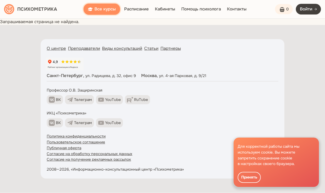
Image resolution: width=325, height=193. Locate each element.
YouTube (113, 99)
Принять (249, 177)
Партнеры (170, 48)
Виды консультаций (122, 48)
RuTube (141, 99)
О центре (56, 48)
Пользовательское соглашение (76, 142)
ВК (58, 99)
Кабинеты (165, 9)
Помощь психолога (201, 9)
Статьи (151, 48)
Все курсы (105, 9)
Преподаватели (84, 48)
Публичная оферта (64, 148)
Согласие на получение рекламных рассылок (89, 159)
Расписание (136, 9)
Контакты (237, 9)
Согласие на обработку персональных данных (89, 153)
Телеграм (83, 99)
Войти (306, 9)
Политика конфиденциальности (76, 136)
